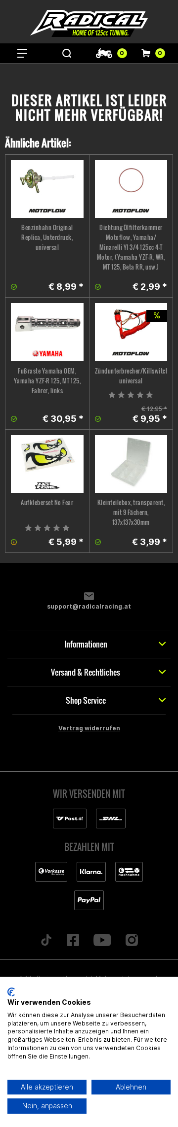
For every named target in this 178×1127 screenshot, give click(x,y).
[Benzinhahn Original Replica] (47, 189)
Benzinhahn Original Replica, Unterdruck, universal (47, 237)
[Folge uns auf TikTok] (46, 941)
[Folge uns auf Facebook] (73, 941)
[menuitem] (22, 53)
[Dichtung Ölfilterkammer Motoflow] (131, 189)
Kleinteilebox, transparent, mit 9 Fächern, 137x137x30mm (131, 512)
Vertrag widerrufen (89, 728)
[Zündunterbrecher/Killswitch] (131, 332)
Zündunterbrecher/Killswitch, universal (131, 376)
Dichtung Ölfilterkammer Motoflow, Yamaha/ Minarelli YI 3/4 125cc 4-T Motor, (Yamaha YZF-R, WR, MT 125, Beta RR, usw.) (131, 247)
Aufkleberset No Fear (47, 502)
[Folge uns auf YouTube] (102, 941)
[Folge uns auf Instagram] (131, 941)
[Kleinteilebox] (131, 464)
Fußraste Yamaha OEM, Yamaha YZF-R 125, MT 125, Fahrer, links (47, 381)
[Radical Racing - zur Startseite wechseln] (89, 23)
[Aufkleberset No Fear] (47, 464)
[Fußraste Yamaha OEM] (47, 332)
